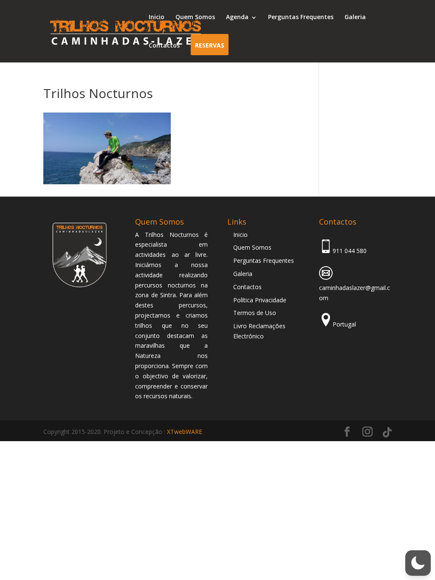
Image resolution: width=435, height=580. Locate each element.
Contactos (164, 45)
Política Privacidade (259, 300)
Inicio (156, 17)
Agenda (237, 17)
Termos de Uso (254, 313)
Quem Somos (195, 17)
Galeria (355, 17)
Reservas (209, 45)
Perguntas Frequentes (300, 17)
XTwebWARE (184, 432)
